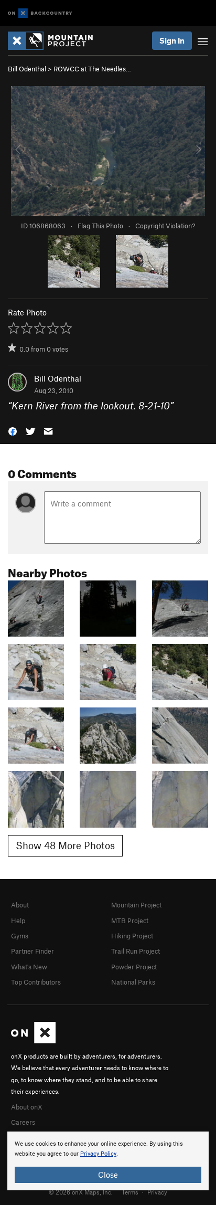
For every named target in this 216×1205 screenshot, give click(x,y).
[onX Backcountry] (40, 13)
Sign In (172, 40)
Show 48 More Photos (65, 845)
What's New (29, 967)
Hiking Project (132, 936)
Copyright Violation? (165, 225)
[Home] (55, 40)
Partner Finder (32, 951)
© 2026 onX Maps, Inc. (81, 1192)
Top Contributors (36, 982)
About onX (26, 1107)
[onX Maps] (33, 1041)
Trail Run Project (135, 951)
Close (108, 1174)
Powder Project (134, 967)
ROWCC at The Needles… (92, 69)
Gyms (19, 936)
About (20, 905)
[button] (12, 431)
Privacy (157, 1192)
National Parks (133, 982)
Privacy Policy (98, 1153)
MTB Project (129, 920)
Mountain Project (136, 905)
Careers (23, 1122)
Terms (130, 1192)
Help (18, 920)
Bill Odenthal (27, 69)
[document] (108, 1161)
